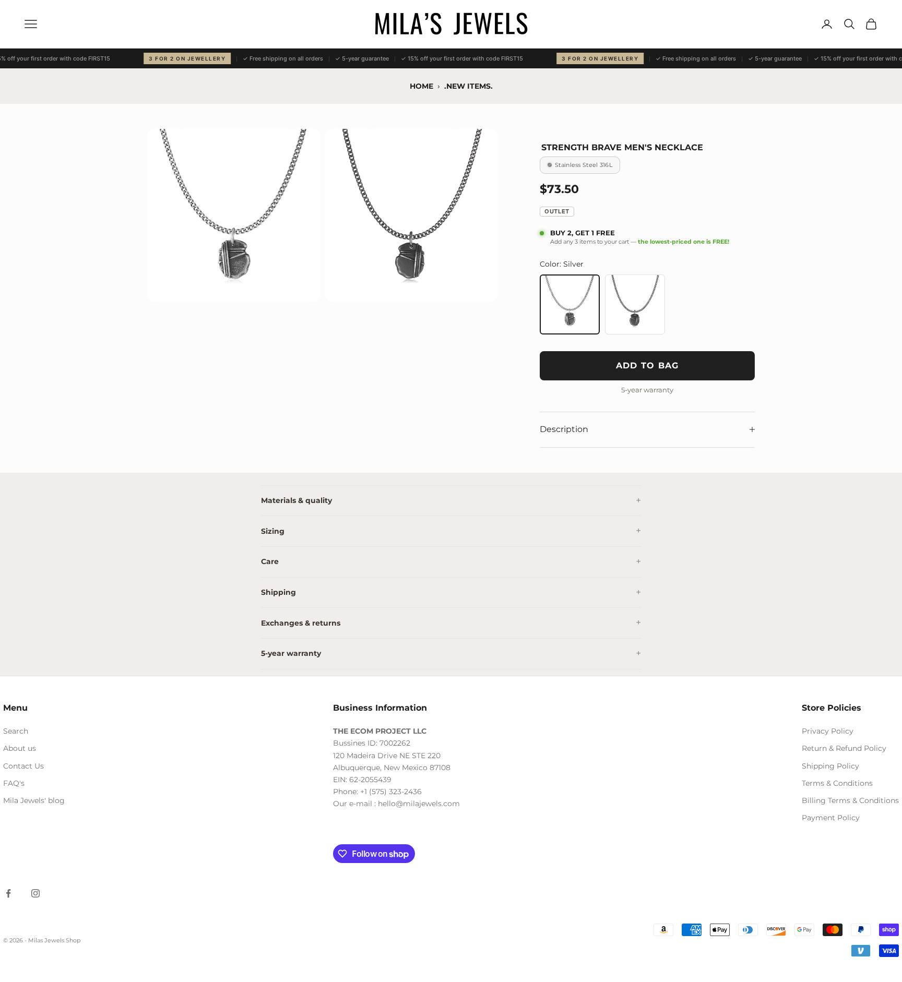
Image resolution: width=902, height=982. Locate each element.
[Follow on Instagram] (35, 893)
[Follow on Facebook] (8, 893)
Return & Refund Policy (844, 748)
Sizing (272, 531)
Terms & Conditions (837, 783)
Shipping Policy (830, 766)
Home (421, 86)
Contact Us (23, 766)
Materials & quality (296, 500)
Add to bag (647, 365)
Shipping (278, 592)
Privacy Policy (827, 731)
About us (19, 748)
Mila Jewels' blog (34, 800)
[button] (234, 215)
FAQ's (14, 783)
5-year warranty (291, 653)
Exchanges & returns (300, 623)
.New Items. (468, 86)
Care (270, 561)
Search (15, 731)
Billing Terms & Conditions (850, 800)
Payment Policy (831, 817)
